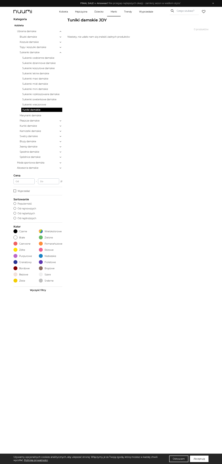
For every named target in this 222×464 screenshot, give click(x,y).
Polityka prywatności (36, 460)
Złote (22, 280)
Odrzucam (179, 458)
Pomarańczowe (53, 243)
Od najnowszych (27, 208)
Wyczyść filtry (38, 290)
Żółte (22, 249)
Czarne (23, 231)
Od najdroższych (27, 218)
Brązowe (49, 268)
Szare (48, 274)
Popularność (25, 203)
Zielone (49, 237)
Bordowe (24, 268)
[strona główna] (28, 11)
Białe (22, 237)
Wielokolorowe (53, 231)
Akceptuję (199, 458)
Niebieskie (50, 256)
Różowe (49, 249)
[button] (108, 3)
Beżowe (23, 274)
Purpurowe (25, 256)
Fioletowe (50, 262)
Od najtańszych (26, 213)
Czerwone (24, 243)
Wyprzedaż (24, 191)
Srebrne (49, 280)
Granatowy (25, 262)
